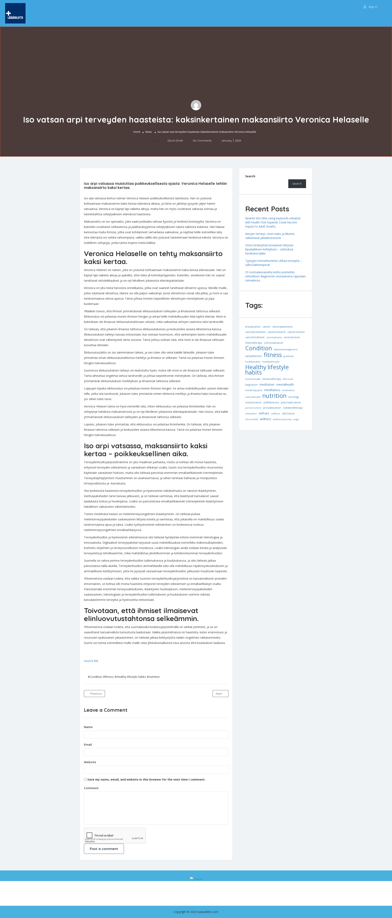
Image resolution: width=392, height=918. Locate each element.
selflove (275, 413)
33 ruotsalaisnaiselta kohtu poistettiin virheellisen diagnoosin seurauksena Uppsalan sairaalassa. (275, 276)
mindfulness (272, 390)
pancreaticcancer (291, 402)
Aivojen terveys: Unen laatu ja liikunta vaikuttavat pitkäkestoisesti (269, 236)
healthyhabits (253, 361)
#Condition (95, 677)
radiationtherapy (293, 407)
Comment (91, 788)
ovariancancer (253, 402)
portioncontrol (253, 407)
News (148, 132)
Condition (258, 348)
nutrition (274, 395)
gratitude (289, 356)
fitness (273, 354)
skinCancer (288, 413)
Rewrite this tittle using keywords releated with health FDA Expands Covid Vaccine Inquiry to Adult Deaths (272, 222)
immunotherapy (271, 378)
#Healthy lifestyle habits (130, 677)
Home (136, 132)
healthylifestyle (271, 361)
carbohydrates (274, 337)
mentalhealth (285, 384)
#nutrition (153, 677)
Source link (91, 661)
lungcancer (251, 384)
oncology (293, 396)
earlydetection (253, 356)
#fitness (108, 677)
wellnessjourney (282, 419)
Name (88, 727)
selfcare (264, 413)
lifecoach (288, 378)
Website (90, 762)
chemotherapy (253, 342)
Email (88, 744)
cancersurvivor (296, 332)
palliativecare (271, 402)
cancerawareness (282, 326)
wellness (265, 419)
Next (219, 693)
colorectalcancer (273, 342)
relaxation (251, 413)
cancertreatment (254, 337)
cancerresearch (276, 332)
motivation (288, 390)
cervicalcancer (292, 337)
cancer (266, 326)
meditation (266, 384)
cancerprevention (255, 332)
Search (250, 176)
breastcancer (253, 326)
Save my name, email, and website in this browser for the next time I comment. (146, 779)
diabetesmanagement (285, 349)
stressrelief (251, 419)
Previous (95, 693)
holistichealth (253, 378)
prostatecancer (272, 407)
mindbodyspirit (253, 390)
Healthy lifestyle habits (267, 369)
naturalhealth (253, 396)
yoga (296, 419)
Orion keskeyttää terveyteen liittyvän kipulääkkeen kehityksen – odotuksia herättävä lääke (269, 249)
